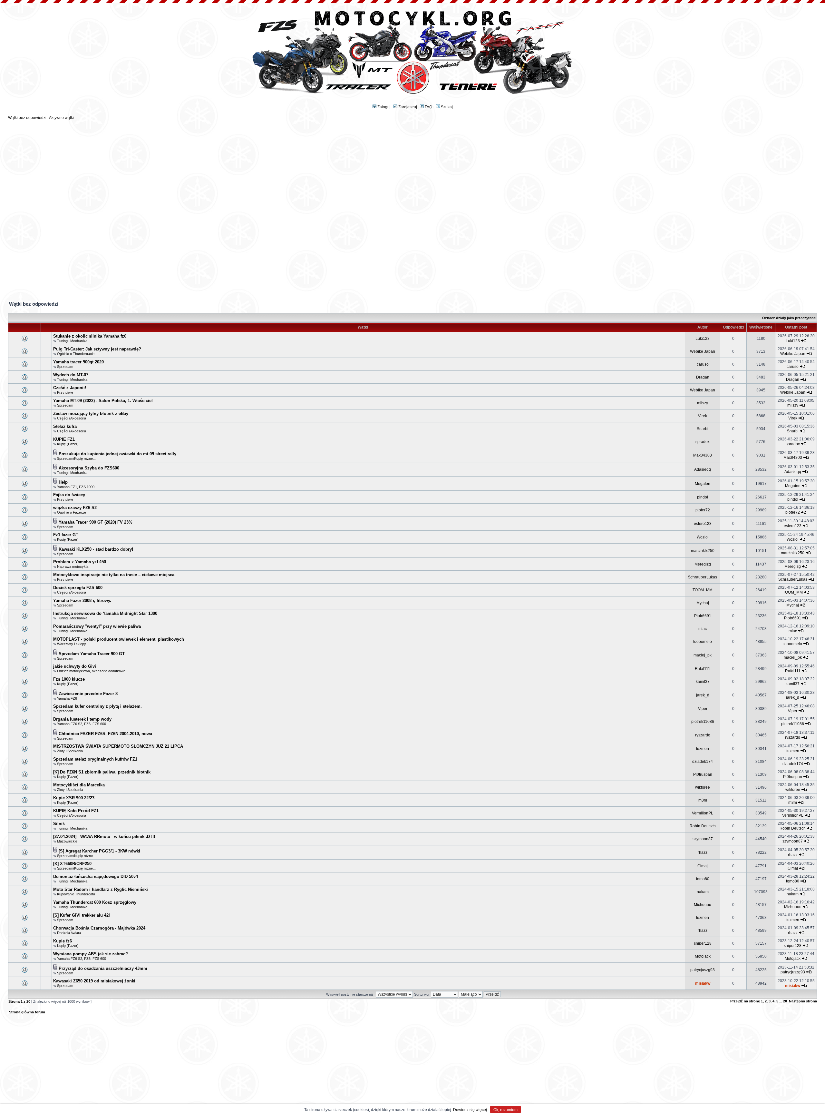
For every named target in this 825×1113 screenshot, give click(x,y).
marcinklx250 (702, 550)
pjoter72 (702, 510)
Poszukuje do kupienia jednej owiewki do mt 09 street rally (117, 453)
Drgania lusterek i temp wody (82, 719)
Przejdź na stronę (745, 1001)
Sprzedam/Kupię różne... (76, 458)
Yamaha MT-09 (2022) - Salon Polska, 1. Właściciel (103, 400)
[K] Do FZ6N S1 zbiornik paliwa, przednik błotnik (101, 772)
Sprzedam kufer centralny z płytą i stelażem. (97, 706)
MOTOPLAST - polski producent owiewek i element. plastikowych (118, 639)
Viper (702, 708)
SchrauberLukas (702, 577)
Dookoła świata (69, 933)
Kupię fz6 (62, 941)
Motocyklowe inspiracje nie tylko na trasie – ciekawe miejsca (113, 574)
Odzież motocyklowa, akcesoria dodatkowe (91, 671)
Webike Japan (702, 351)
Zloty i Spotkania (70, 751)
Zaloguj (383, 107)
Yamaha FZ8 (67, 698)
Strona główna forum (27, 1012)
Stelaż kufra (65, 426)
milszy (702, 403)
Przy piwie (65, 392)
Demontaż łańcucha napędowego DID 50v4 (95, 876)
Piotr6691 (702, 616)
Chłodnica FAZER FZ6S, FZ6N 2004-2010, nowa (105, 733)
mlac (702, 628)
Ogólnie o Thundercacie (75, 354)
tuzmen (702, 748)
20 (785, 1001)
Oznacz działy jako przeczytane (789, 318)
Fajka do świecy (69, 494)
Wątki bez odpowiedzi (27, 117)
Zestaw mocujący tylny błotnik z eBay (90, 413)
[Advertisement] (412, 165)
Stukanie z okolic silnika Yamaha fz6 (89, 336)
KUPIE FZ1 (64, 439)
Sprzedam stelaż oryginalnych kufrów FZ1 (95, 759)
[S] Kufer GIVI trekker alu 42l (81, 915)
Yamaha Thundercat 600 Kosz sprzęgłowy (94, 902)
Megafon (702, 483)
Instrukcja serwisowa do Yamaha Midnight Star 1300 (105, 613)
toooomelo (702, 641)
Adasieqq (702, 469)
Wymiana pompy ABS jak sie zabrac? (90, 953)
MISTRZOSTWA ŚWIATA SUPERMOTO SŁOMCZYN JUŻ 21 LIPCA (118, 746)
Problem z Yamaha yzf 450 (79, 561)
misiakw (702, 983)
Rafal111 (702, 668)
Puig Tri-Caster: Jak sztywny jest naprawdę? (97, 349)
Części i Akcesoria (71, 418)
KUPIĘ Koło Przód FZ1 (76, 810)
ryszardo (702, 735)
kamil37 (703, 681)
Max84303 (702, 455)
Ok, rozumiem (505, 1110)
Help (63, 482)
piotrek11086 (702, 721)
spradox (702, 441)
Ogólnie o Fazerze (71, 512)
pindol (702, 497)
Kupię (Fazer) (68, 444)
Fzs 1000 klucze (69, 679)
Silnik (59, 823)
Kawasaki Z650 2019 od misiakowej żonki (94, 981)
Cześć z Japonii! (69, 387)
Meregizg (702, 564)
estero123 (703, 523)
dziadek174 (702, 761)
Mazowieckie (67, 841)
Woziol (703, 537)
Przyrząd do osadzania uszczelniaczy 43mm (103, 968)
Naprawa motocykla (72, 566)
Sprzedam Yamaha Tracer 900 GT (92, 653)
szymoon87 (703, 839)
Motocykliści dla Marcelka (79, 785)
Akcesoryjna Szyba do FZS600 (89, 468)
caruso (703, 364)
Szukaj (446, 107)
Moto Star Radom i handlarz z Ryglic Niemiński (100, 889)
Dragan (702, 377)
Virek (702, 416)
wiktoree (702, 787)
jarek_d (702, 695)
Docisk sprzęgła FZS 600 (77, 587)
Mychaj (702, 603)
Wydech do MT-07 (70, 374)
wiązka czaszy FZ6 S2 (75, 507)
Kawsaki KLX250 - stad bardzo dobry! (96, 549)
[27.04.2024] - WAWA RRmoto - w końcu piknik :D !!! (104, 836)
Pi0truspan (702, 774)
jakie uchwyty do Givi (74, 666)
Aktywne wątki (61, 117)
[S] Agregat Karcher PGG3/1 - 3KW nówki (99, 851)
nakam (703, 892)
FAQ (428, 107)
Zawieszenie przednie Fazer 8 (88, 693)
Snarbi (702, 429)
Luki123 (702, 338)
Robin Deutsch (703, 826)
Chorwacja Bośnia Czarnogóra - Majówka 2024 (99, 928)
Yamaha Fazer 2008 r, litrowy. (82, 600)
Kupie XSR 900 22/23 (73, 797)
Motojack (703, 956)
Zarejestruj (407, 107)
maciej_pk (703, 655)
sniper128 (703, 943)
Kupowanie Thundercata (76, 894)
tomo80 (702, 879)
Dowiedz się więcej (470, 1110)
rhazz (702, 852)
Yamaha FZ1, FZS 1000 (75, 487)
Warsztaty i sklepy (71, 644)
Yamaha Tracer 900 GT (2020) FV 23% (95, 522)
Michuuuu (702, 904)
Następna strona (803, 1001)
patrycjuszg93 (702, 970)
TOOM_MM (703, 590)
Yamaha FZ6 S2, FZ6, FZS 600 (81, 724)
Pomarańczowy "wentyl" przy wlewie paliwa (97, 626)
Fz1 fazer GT (65, 534)
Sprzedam (65, 367)
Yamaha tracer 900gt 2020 (78, 362)
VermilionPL (702, 813)
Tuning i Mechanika (72, 341)
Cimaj (702, 866)
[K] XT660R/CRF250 (72, 863)
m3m (702, 800)
